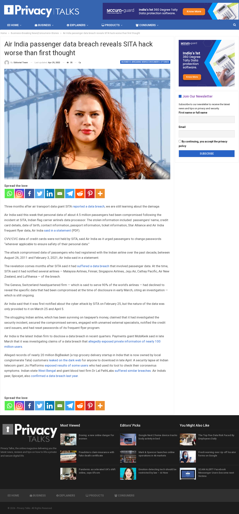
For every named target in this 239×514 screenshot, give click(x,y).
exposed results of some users (66, 365)
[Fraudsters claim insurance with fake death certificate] (68, 457)
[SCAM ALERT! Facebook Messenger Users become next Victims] (188, 474)
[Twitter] (39, 193)
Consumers (147, 25)
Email (182, 126)
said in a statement (57, 230)
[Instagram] (19, 193)
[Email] (59, 193)
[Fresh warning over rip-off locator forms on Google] (188, 457)
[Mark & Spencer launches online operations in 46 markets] (128, 457)
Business (44, 25)
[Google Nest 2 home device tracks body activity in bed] (128, 440)
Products (112, 25)
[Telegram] (70, 193)
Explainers (78, 25)
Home (15, 25)
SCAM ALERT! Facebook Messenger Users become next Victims (216, 472)
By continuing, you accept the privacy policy (203, 143)
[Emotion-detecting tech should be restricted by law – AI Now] (128, 474)
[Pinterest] (90, 193)
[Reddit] (80, 193)
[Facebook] (29, 193)
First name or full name (193, 112)
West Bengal (47, 370)
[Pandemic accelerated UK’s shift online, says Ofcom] (68, 474)
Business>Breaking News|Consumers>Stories (145, 62)
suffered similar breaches (133, 370)
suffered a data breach (93, 266)
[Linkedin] (49, 193)
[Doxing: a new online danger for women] (68, 440)
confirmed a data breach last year (54, 376)
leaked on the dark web (65, 360)
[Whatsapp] (9, 193)
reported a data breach (89, 206)
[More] (100, 193)
